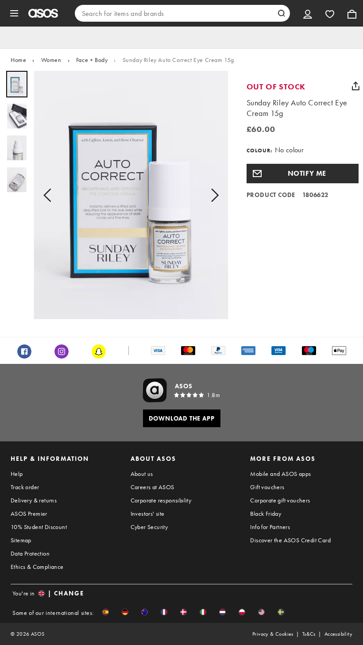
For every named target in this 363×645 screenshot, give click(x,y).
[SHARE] (355, 86)
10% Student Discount (39, 527)
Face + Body (92, 60)
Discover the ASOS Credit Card (290, 540)
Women (51, 60)
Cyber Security (149, 527)
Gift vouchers (267, 487)
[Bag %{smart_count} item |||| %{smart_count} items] (352, 13)
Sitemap (21, 540)
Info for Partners (270, 527)
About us (142, 474)
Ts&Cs (309, 634)
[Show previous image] (50, 195)
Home (18, 60)
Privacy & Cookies (272, 634)
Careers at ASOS (152, 487)
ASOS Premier (29, 514)
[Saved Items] (330, 13)
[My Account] (308, 13)
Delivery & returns (34, 500)
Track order (25, 487)
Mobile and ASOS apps (280, 474)
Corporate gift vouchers (280, 500)
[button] (303, 173)
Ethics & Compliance (37, 567)
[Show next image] (212, 195)
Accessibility (338, 634)
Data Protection (30, 553)
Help (17, 474)
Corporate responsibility (161, 500)
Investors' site (148, 514)
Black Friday (265, 514)
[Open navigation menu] (14, 13)
